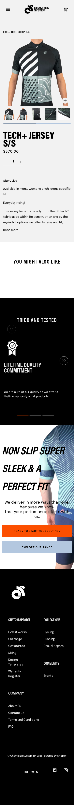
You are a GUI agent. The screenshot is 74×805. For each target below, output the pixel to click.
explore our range (37, 547)
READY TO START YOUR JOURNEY (37, 530)
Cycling (49, 632)
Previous (11, 329)
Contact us (16, 713)
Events (48, 675)
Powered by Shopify (55, 756)
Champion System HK (23, 756)
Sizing (12, 653)
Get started (16, 646)
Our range (15, 639)
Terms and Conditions (23, 719)
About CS (14, 706)
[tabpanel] (35, 368)
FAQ (10, 726)
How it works (17, 632)
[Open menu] (12, 9)
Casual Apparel (54, 646)
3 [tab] (46, 416)
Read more (11, 230)
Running (49, 639)
